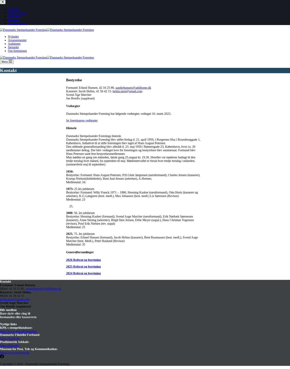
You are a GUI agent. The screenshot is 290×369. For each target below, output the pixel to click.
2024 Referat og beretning (83, 273)
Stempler (13, 47)
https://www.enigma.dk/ (15, 352)
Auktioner (14, 43)
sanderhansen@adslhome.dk (133, 87)
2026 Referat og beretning (83, 260)
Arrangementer (17, 40)
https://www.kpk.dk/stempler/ (18, 331)
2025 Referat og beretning (83, 266)
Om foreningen (17, 50)
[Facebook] (2, 357)
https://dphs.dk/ (9, 345)
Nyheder (13, 36)
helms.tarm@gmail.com (127, 91)
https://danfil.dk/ (10, 338)
